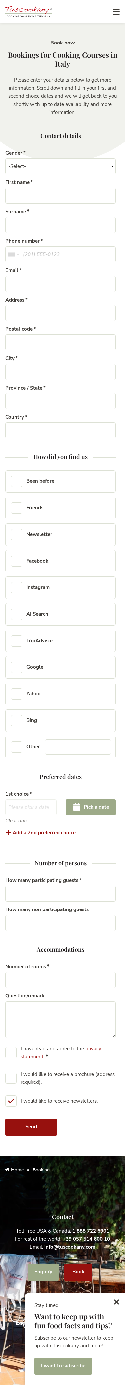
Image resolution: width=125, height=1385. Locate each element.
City (10, 358)
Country (14, 417)
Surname (15, 211)
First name (17, 182)
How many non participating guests (47, 909)
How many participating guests (41, 880)
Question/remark (24, 996)
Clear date (16, 820)
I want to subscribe (63, 1365)
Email (11, 270)
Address (14, 300)
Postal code (19, 329)
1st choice (17, 794)
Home (17, 1170)
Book (78, 1271)
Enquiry (43, 1271)
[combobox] (13, 254)
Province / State (23, 388)
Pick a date (95, 807)
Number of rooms (25, 966)
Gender (13, 153)
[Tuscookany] (28, 11)
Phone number (22, 241)
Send (31, 1126)
